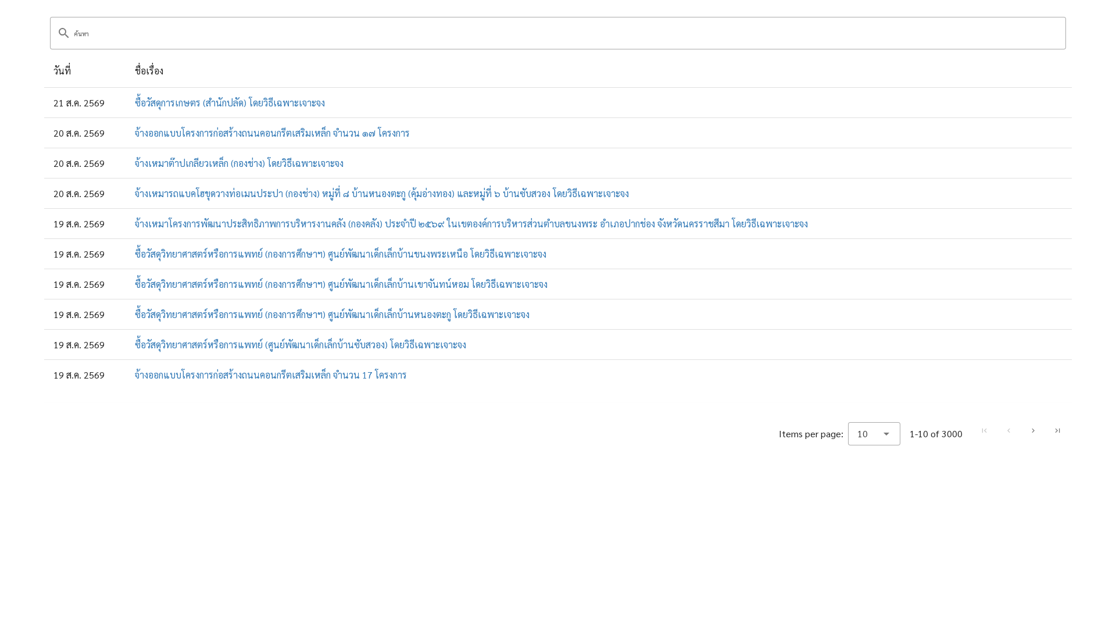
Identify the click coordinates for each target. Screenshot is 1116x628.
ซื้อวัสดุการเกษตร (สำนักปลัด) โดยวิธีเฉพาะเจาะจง (230, 103)
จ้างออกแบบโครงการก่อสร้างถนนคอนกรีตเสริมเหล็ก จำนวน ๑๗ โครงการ (272, 133)
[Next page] (1032, 430)
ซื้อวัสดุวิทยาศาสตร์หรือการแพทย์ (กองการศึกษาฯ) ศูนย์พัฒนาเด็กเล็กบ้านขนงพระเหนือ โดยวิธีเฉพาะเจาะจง (340, 254)
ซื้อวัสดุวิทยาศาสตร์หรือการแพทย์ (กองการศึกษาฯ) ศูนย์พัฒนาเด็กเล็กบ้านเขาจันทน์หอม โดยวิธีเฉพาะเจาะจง (341, 284)
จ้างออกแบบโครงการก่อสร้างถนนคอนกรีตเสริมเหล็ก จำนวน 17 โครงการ (271, 375)
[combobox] (874, 433)
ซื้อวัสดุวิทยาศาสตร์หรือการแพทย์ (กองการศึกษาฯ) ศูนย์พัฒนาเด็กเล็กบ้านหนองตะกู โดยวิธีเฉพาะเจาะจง (332, 314)
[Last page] (1057, 430)
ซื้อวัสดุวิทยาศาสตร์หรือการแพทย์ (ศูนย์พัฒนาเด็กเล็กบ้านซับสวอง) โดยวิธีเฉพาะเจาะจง (300, 344)
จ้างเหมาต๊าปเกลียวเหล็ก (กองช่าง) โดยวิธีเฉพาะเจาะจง (239, 163)
